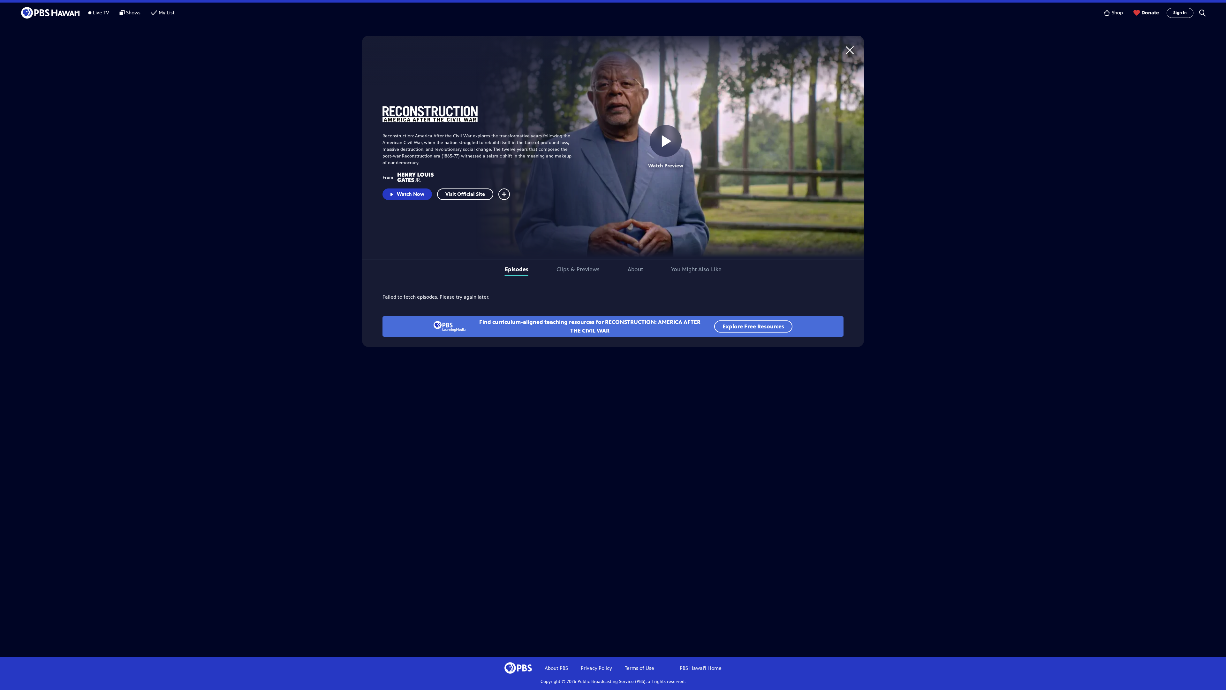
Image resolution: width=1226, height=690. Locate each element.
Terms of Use (639, 668)
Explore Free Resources (753, 326)
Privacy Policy (596, 668)
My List (167, 13)
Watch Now (410, 194)
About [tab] (635, 269)
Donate (1150, 13)
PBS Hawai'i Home (701, 668)
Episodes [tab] (516, 269)
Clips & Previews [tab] (578, 269)
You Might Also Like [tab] (696, 269)
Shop (1117, 13)
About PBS (556, 668)
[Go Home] (850, 50)
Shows (133, 13)
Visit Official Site (465, 194)
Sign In (1180, 12)
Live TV (101, 13)
